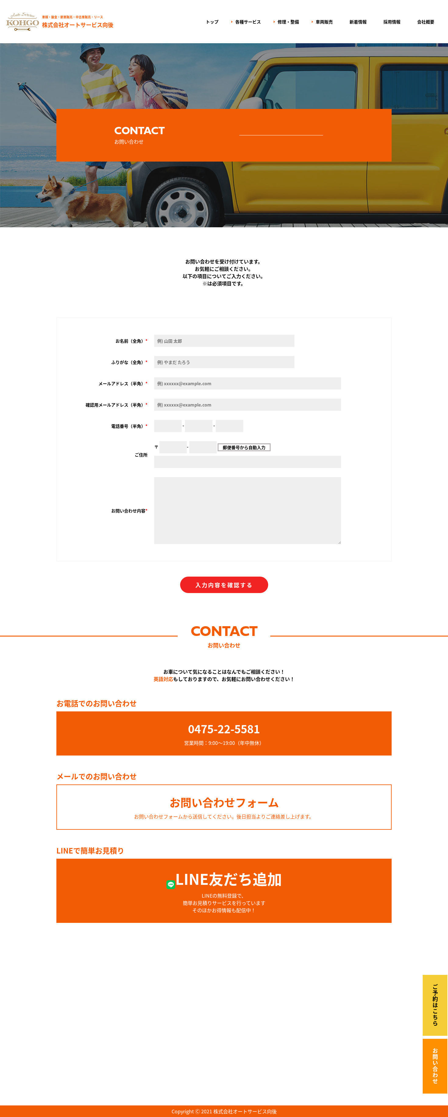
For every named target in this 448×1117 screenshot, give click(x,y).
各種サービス (248, 22)
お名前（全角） (130, 341)
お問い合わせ (435, 1066)
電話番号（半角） (128, 426)
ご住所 (141, 455)
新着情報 (358, 22)
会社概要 (425, 22)
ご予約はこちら (435, 1005)
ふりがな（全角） (128, 362)
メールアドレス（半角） (121, 383)
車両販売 (324, 22)
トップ (212, 22)
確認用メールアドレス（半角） (115, 405)
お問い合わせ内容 (128, 511)
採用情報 (391, 22)
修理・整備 (288, 22)
